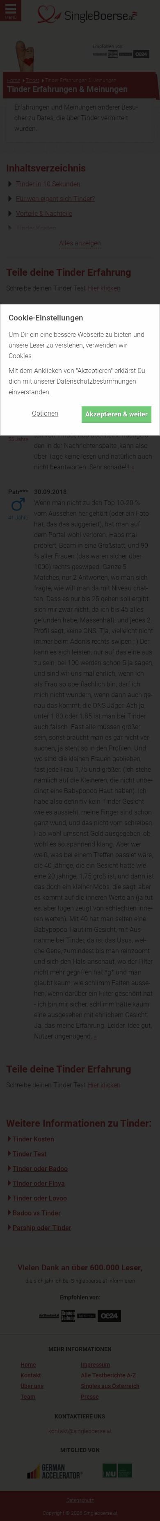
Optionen (45, 413)
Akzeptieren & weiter (116, 414)
